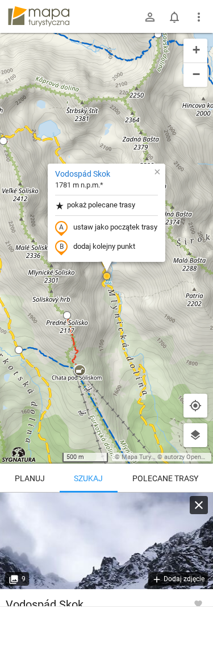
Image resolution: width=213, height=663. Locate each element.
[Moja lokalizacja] (195, 406)
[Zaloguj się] (150, 17)
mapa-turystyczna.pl (38, 16)
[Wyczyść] (199, 505)
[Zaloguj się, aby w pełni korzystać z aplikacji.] (198, 603)
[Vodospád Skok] (106, 541)
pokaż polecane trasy (101, 205)
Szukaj (88, 478)
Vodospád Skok (82, 173)
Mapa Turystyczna (147, 457)
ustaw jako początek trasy (115, 227)
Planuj (30, 478)
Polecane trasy (165, 478)
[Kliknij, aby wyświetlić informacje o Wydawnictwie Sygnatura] (19, 454)
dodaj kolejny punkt (104, 246)
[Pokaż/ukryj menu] (199, 17)
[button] (19, 350)
